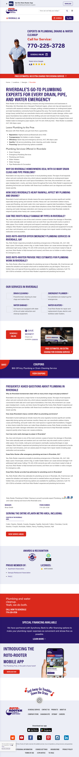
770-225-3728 (46, 45)
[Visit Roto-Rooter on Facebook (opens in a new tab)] (68, 497)
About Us (63, 709)
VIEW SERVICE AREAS (16, 534)
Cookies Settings (41, 749)
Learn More (38, 638)
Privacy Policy (68, 749)
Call (70, 18)
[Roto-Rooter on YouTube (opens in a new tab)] (21, 737)
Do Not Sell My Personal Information (19, 749)
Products (54, 709)
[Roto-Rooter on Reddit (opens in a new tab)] (12, 737)
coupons (35, 339)
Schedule (59, 18)
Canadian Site (45, 714)
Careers (62, 714)
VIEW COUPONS (38, 373)
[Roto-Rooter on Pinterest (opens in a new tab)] (48, 737)
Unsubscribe (54, 749)
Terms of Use (29, 753)
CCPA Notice (41, 753)
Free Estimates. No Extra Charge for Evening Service (39, 76)
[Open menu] (72, 11)
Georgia (24, 82)
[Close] (12, 745)
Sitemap (54, 714)
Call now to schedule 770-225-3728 (16, 611)
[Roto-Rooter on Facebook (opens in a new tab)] (30, 737)
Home (8, 82)
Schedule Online (37, 54)
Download (68, 3)
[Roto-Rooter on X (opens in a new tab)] (39, 737)
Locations (16, 82)
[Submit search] (67, 10)
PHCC (10, 576)
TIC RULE (51, 753)
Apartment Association (16, 568)
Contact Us (46, 709)
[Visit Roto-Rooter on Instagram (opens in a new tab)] (72, 497)
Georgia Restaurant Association (19, 572)
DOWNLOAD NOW (11, 672)
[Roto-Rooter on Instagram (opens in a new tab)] (57, 737)
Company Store (33, 714)
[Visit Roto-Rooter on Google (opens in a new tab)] (65, 497)
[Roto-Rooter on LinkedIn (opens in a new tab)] (66, 737)
